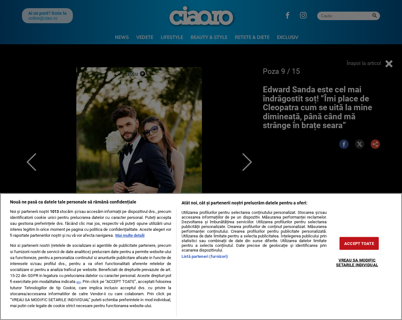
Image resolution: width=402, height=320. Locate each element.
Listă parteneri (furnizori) (205, 256)
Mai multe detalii (129, 235)
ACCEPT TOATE (359, 243)
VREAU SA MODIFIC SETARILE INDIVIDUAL (357, 262)
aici (78, 282)
